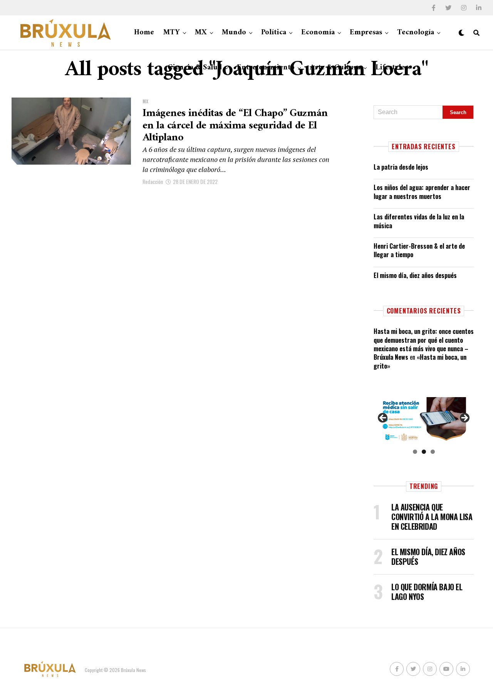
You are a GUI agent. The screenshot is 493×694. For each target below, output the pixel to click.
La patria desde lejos (401, 167)
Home (144, 32)
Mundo (234, 32)
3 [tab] (433, 452)
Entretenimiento (266, 67)
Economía (318, 32)
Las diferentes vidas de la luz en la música (419, 221)
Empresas (366, 32)
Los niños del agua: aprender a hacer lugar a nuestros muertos (422, 191)
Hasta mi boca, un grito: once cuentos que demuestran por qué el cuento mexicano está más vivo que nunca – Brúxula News (424, 344)
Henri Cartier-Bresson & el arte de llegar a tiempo (419, 250)
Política (273, 32)
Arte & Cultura (335, 67)
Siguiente (464, 418)
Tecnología (415, 32)
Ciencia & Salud (195, 67)
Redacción (153, 181)
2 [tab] (424, 452)
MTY (171, 32)
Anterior (383, 418)
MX (201, 32)
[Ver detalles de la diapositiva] (424, 420)
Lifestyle (390, 67)
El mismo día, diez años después (415, 275)
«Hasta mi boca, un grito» (420, 361)
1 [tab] (415, 452)
